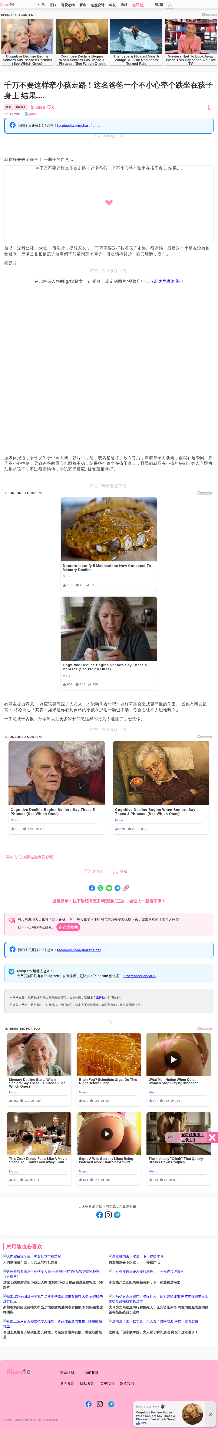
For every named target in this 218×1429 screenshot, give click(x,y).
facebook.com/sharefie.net (79, 125)
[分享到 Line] (109, 888)
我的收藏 (91, 1372)
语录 (124, 4)
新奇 (82, 5)
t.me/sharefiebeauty (139, 975)
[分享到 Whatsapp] (100, 888)
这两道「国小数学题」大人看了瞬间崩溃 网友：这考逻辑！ (153, 1332)
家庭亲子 (21, 107)
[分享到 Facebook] (92, 888)
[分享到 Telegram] (117, 888)
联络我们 (127, 1383)
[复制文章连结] (126, 888)
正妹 (53, 5)
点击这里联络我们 (166, 281)
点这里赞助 (68, 927)
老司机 (138, 4)
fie (12, 4)
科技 (112, 5)
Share (5, 4)
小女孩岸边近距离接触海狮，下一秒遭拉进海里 (144, 1282)
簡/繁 (159, 4)
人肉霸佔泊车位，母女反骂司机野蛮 (30, 1262)
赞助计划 (67, 1372)
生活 (41, 4)
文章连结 (99, 997)
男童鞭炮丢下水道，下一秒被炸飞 (134, 1262)
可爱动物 (68, 5)
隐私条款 (87, 1383)
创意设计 (98, 5)
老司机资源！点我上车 (192, 1137)
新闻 (8, 107)
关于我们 (107, 1383)
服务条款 (67, 1383)
